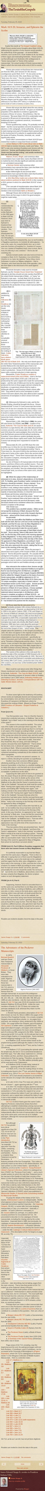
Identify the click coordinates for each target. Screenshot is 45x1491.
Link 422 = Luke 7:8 (13, 1418)
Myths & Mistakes (27, 191)
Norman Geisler (13, 165)
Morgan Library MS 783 (16, 1319)
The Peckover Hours (15, 1332)
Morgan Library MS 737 (16, 1315)
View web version (22, 1468)
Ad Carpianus (6, 1025)
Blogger (26, 1489)
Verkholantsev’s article (15, 1200)
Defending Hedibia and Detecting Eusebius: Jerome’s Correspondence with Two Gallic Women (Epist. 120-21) (22, 680)
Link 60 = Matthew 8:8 (6, 1377)
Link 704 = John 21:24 (14, 1435)
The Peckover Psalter (16, 1336)
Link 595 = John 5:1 (13, 1428)
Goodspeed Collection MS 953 (19, 1324)
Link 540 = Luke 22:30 (14, 1424)
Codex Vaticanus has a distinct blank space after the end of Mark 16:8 (10, 357)
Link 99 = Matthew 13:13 (6, 1383)
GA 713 (11, 1002)
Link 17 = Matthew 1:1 (14, 1360)
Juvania (7, 1213)
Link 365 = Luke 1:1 (13, 1415)
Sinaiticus (4, 304)
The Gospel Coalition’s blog (31, 46)
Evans (15, 157)
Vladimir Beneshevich (15, 1225)
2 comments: (25, 937)
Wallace (9, 157)
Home (22, 1464)
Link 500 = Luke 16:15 (14, 1422)
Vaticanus (4, 300)
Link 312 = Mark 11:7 (14, 1411)
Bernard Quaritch (7, 957)
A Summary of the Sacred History (20, 1339)
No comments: (26, 1457)
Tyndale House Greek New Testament (28, 272)
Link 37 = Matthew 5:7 (6, 1371)
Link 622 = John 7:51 (14, 1430)
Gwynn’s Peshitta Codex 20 (18, 1328)
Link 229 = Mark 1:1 (5, 1407)
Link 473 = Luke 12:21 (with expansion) (20, 1420)
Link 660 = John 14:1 (14, 1432)
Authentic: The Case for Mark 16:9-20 (19, 426)
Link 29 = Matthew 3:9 (6, 1364)
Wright (21, 157)
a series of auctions (28, 1309)
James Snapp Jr (16, 1478)
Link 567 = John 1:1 (13, 1426)
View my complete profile (17, 1481)
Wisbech (4, 970)
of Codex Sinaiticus (5, 1264)
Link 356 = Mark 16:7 (14, 1413)
